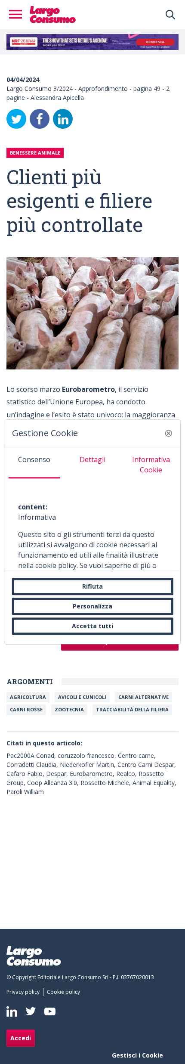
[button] (168, 433)
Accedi (20, 1038)
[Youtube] (50, 1011)
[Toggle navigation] (18, 14)
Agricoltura (28, 697)
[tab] (34, 462)
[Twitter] (16, 119)
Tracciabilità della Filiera (132, 709)
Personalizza (92, 606)
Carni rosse (26, 709)
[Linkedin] (11, 1011)
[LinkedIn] (63, 119)
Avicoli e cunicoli (82, 697)
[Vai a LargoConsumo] (53, 14)
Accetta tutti (92, 626)
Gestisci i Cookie (137, 1055)
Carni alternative (143, 697)
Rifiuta (92, 586)
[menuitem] (24, 992)
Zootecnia (69, 709)
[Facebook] (39, 119)
